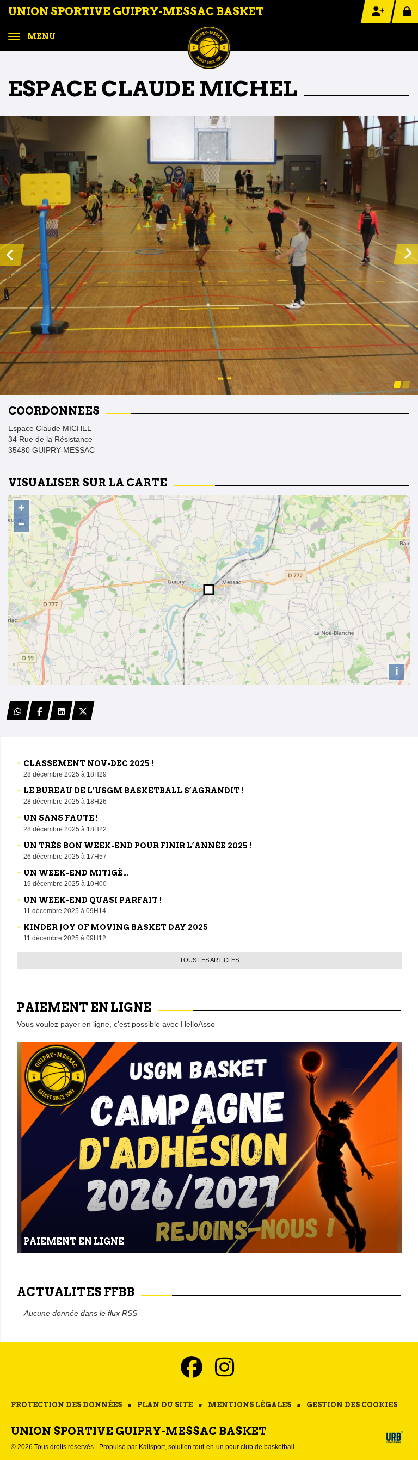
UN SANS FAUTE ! (60, 818)
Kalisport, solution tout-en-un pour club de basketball (216, 1447)
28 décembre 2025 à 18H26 (65, 801)
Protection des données (66, 1405)
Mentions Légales (249, 1405)
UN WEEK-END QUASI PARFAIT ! (92, 900)
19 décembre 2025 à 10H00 (65, 884)
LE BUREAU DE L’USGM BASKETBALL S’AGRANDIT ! (133, 790)
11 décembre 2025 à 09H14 (64, 911)
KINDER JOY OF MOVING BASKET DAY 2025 (115, 927)
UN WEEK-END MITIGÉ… (75, 872)
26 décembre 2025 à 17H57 (65, 856)
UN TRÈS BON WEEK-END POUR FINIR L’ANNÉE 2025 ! (137, 845)
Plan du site (165, 1405)
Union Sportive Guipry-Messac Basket (136, 11)
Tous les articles (209, 960)
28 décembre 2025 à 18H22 (65, 829)
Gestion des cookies (351, 1405)
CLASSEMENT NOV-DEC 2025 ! (88, 763)
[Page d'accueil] (209, 46)
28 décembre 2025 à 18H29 (65, 774)
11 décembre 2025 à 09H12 (64, 938)
